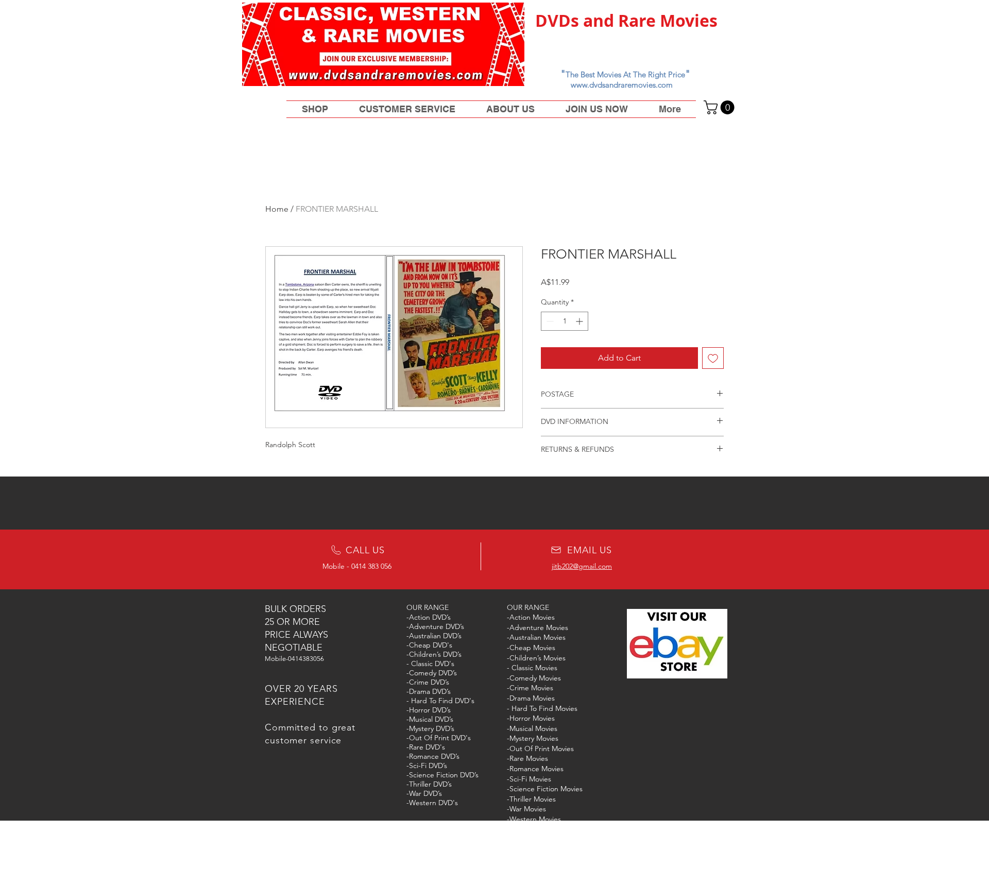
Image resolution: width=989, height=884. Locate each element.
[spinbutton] (564, 321)
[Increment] (580, 321)
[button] (721, 107)
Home (276, 209)
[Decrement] (548, 321)
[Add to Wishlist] (713, 358)
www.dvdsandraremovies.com (622, 85)
